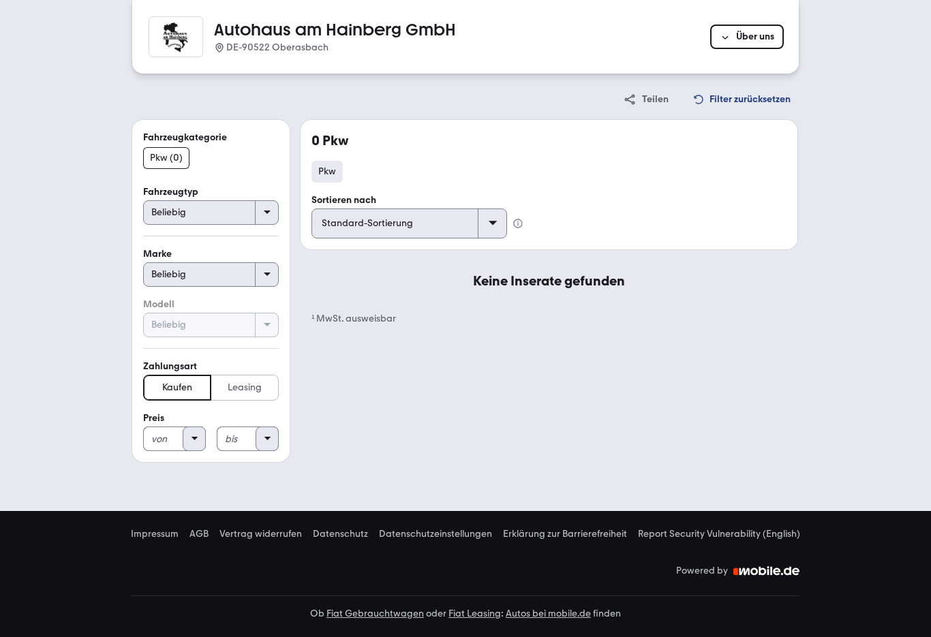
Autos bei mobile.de (548, 613)
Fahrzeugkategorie (185, 137)
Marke (157, 254)
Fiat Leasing (474, 613)
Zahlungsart (170, 366)
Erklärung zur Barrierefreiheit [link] (565, 534)
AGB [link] (199, 534)
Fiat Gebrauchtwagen (375, 613)
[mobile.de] (766, 571)
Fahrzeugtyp (170, 192)
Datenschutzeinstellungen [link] (435, 534)
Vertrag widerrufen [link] (260, 534)
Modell (158, 304)
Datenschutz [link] (340, 534)
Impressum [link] (155, 534)
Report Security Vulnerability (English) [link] (719, 534)
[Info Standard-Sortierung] (518, 223)
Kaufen (177, 387)
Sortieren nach (343, 200)
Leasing (245, 387)
